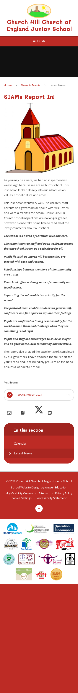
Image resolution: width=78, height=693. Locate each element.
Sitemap (44, 493)
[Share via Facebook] (22, 413)
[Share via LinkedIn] (50, 413)
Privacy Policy (63, 493)
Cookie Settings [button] (21, 498)
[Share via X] (39, 413)
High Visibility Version (19, 493)
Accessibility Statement (52, 498)
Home (8, 85)
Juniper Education (56, 487)
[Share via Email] (9, 413)
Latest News (58, 85)
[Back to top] (39, 508)
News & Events (31, 85)
